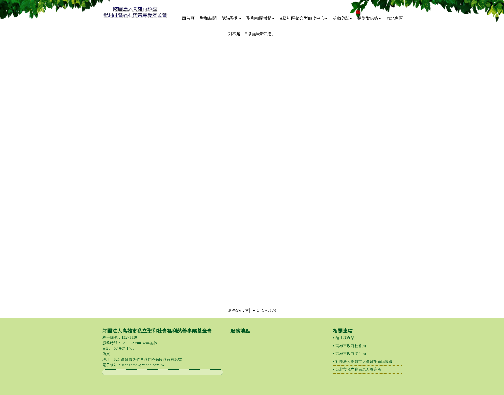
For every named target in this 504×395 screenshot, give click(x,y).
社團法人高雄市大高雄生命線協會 (364, 362)
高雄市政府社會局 (350, 346)
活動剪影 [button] (341, 18)
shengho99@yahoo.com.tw (143, 365)
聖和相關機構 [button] (259, 18)
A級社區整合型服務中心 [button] (302, 18)
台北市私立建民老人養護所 (358, 369)
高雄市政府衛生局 (350, 354)
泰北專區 (394, 18)
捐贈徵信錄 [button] (367, 18)
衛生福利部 (345, 338)
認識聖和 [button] (230, 18)
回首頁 (188, 18)
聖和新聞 (208, 18)
